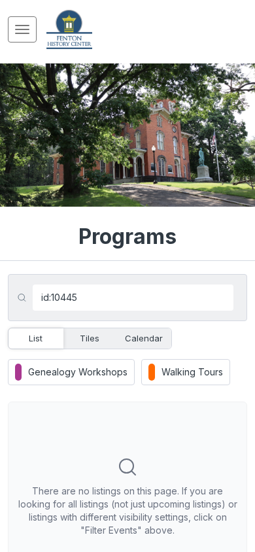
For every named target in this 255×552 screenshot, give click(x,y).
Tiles (89, 338)
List (35, 338)
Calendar (144, 338)
